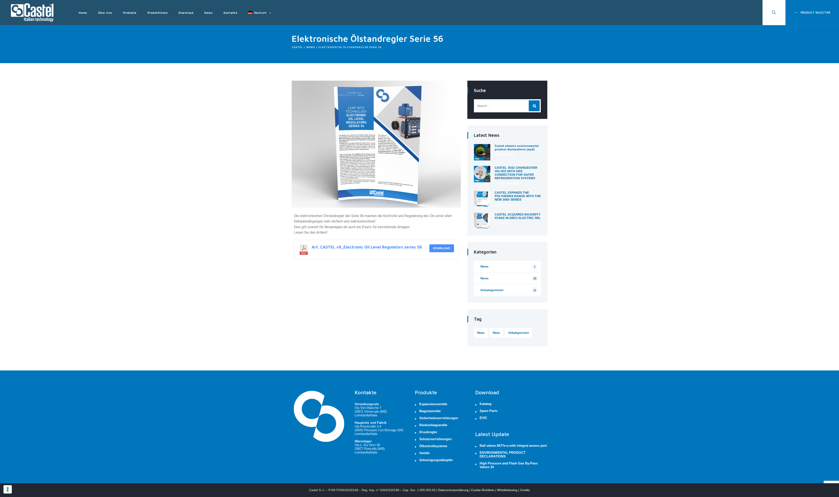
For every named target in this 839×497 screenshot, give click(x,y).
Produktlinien (157, 12)
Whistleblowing (507, 490)
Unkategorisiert (508, 290)
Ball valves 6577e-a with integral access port (513, 445)
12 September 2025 (507, 183)
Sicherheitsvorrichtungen (438, 418)
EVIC (483, 418)
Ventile (424, 453)
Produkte (130, 12)
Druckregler (428, 432)
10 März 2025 (503, 205)
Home (83, 12)
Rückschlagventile (433, 425)
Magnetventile (430, 411)
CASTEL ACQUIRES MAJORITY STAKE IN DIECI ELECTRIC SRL (518, 216)
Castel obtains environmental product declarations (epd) (517, 147)
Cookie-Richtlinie (482, 490)
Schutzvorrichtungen (435, 439)
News (208, 12)
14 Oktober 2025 (505, 154)
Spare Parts (489, 411)
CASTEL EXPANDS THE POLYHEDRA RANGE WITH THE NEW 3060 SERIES (518, 196)
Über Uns (105, 12)
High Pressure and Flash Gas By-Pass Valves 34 (509, 465)
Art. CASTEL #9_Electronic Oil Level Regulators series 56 (367, 247)
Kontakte (230, 12)
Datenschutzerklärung (453, 490)
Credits (525, 490)
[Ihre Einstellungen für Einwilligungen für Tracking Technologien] (7, 489)
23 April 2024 (503, 223)
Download (186, 12)
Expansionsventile (433, 404)
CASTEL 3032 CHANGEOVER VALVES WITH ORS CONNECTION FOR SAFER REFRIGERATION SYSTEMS (516, 173)
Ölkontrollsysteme (433, 446)
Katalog (485, 404)
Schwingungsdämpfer (436, 460)
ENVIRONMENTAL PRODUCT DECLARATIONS (502, 454)
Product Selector (815, 12)
